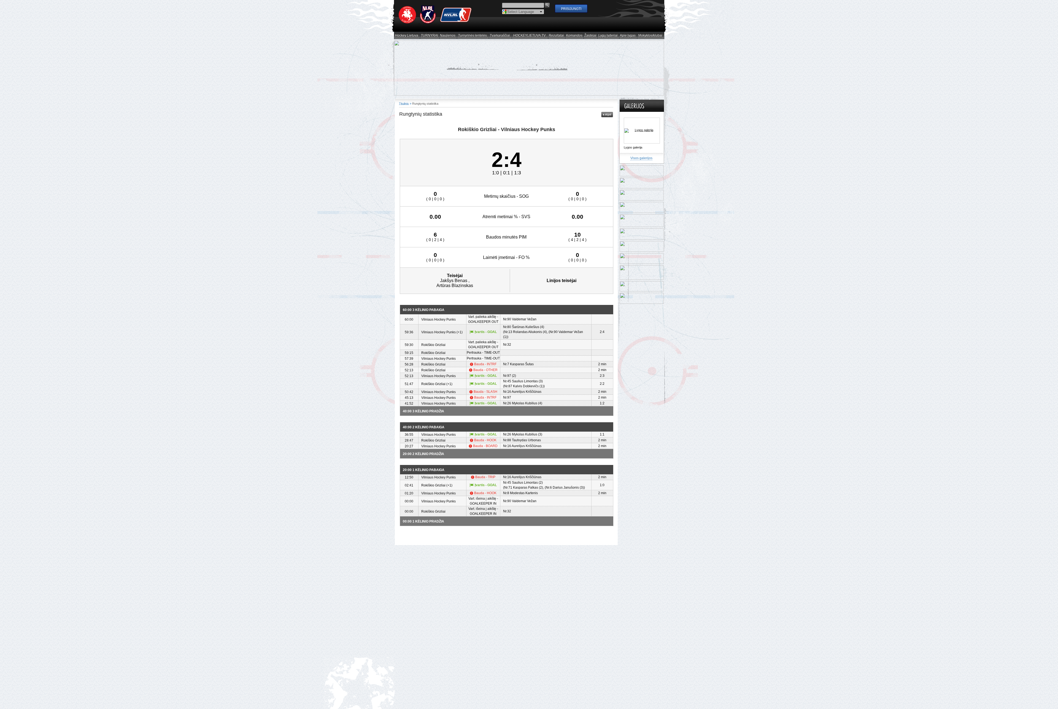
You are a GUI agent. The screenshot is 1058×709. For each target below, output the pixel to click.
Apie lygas (628, 36)
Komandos (574, 36)
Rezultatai (556, 36)
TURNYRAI (429, 36)
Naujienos (448, 36)
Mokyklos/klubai (650, 36)
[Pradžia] (435, 22)
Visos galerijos (641, 158)
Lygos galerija (633, 147)
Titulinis (404, 103)
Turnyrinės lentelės (472, 36)
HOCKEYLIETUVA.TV (529, 36)
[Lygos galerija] (641, 130)
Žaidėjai (590, 36)
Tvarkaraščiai (500, 36)
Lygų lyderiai (608, 36)
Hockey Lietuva (407, 36)
